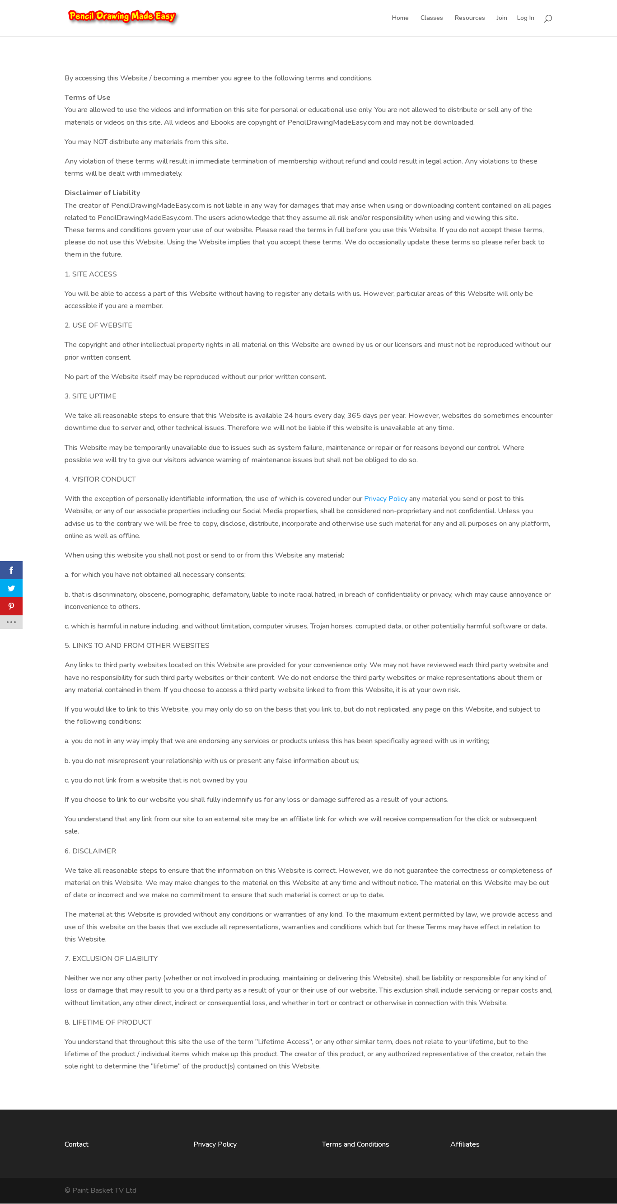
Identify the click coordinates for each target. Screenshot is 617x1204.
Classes (432, 18)
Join (502, 18)
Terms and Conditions (355, 1144)
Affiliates (465, 1144)
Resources (470, 18)
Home (400, 18)
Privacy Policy (385, 499)
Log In (525, 18)
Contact (77, 1144)
